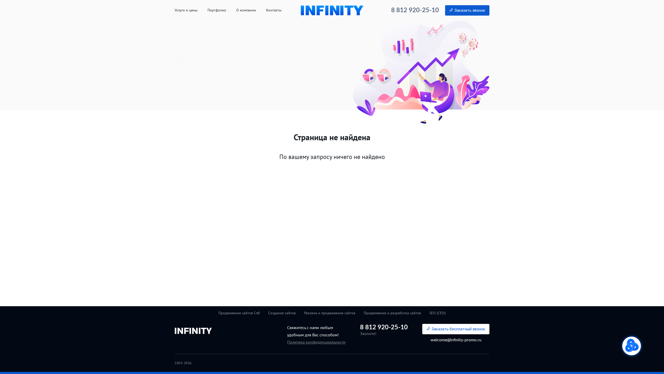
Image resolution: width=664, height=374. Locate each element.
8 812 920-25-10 (415, 10)
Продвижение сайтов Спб (239, 313)
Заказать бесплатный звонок (458, 328)
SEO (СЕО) (437, 313)
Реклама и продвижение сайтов (329, 313)
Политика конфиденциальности (316, 342)
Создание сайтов (282, 313)
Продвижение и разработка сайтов (392, 313)
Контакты (273, 10)
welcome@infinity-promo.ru (456, 340)
